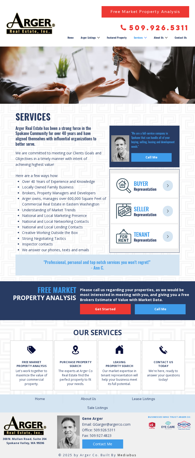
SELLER (141, 209)
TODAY (163, 366)
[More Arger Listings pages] (98, 37)
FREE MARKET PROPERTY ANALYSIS (32, 364)
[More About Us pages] (166, 37)
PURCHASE (68, 362)
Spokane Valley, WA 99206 (25, 443)
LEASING (119, 362)
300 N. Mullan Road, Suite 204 (24, 439)
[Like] (168, 185)
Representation (145, 189)
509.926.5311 (159, 27)
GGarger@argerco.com (112, 424)
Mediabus (127, 455)
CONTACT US (163, 362)
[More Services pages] (145, 37)
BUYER (141, 183)
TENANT (142, 234)
